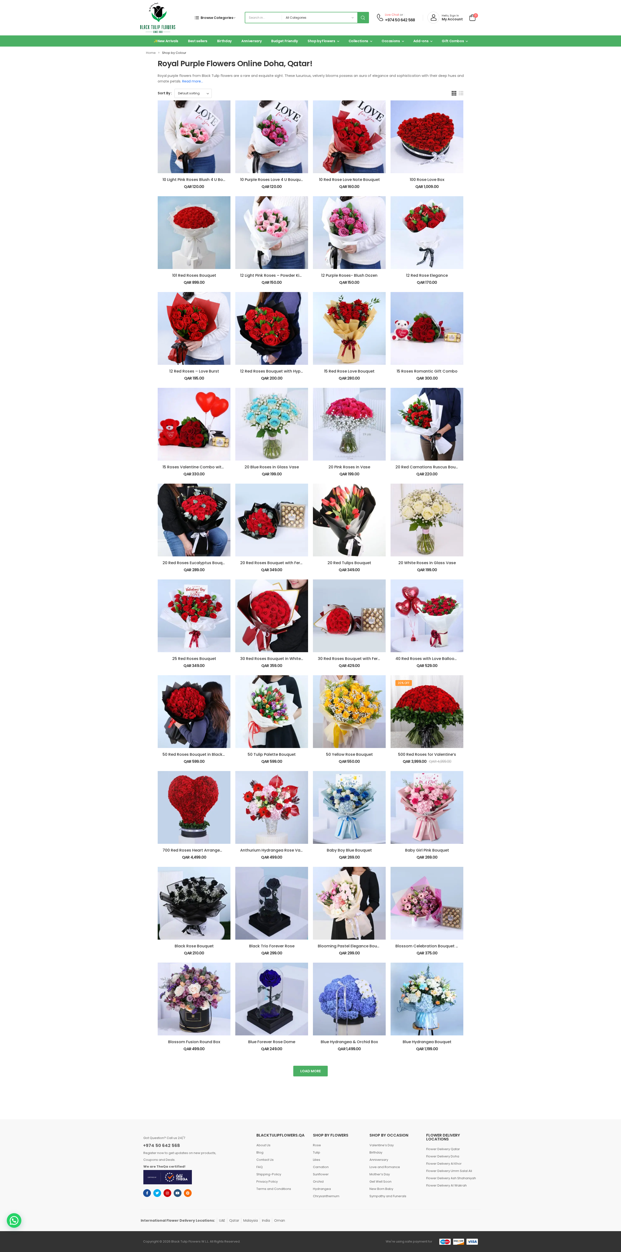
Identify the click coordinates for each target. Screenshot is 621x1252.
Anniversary (251, 41)
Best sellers (197, 41)
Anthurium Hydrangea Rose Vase (272, 850)
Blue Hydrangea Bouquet (427, 1042)
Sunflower (321, 1174)
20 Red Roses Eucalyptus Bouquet (196, 563)
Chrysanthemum (326, 1196)
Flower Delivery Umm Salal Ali (449, 1171)
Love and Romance (384, 1167)
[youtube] (177, 1193)
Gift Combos (453, 41)
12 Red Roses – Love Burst (194, 371)
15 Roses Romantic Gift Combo (427, 371)
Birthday (224, 41)
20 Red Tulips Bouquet (349, 563)
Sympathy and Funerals (387, 1196)
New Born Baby (381, 1189)
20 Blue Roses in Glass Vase (272, 467)
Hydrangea (322, 1189)
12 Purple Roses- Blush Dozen (349, 275)
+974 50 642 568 (400, 20)
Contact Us (265, 1159)
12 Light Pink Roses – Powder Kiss (272, 275)
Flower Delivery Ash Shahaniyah (451, 1178)
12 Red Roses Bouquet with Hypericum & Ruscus (286, 371)
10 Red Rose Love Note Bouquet (349, 179)
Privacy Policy (267, 1181)
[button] (14, 1220)
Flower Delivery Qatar (443, 1149)
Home (151, 52)
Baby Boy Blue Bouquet (349, 850)
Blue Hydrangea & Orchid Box (349, 1042)
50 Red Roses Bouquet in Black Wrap (198, 754)
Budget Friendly (284, 41)
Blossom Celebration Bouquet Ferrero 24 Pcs (439, 946)
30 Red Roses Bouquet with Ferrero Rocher (359, 658)
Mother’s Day (379, 1174)
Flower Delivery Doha (442, 1156)
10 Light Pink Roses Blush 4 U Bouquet (199, 179)
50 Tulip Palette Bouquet (272, 754)
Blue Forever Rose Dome (271, 1042)
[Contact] (380, 18)
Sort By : (165, 93)
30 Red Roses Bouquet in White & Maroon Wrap (286, 658)
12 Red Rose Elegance (427, 275)
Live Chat (392, 14)
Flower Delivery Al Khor (444, 1163)
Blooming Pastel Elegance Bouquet (352, 946)
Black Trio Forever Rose (271, 946)
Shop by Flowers (321, 41)
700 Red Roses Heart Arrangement (196, 850)
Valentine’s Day (381, 1145)
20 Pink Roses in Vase (349, 467)
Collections (358, 41)
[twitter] (157, 1193)
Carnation (321, 1167)
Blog (259, 1152)
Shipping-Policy (268, 1174)
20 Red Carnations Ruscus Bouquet (430, 467)
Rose (317, 1145)
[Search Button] (362, 17)
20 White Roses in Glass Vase (427, 563)
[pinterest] (188, 1193)
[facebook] (147, 1193)
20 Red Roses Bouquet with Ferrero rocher (281, 563)
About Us (263, 1145)
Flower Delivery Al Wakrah (446, 1185)
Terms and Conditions (273, 1189)
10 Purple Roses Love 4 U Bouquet (272, 179)
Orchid (318, 1181)
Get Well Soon (380, 1181)
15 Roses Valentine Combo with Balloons (202, 467)
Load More (310, 1071)
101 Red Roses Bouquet (194, 275)
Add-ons (421, 41)
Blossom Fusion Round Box (194, 1042)
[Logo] (157, 17)
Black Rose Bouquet (194, 946)
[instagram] (167, 1193)
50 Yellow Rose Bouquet (349, 754)
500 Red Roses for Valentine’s (427, 754)
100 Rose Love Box (427, 179)
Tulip (316, 1152)
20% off (403, 683)
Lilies (316, 1159)
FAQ (259, 1167)
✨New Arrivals (166, 41)
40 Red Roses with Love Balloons (427, 658)
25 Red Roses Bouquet (194, 658)
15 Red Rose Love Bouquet (349, 371)
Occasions (391, 41)
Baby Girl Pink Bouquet (427, 850)
